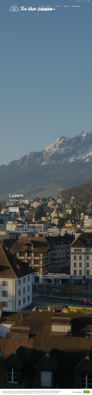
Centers (57, 6)
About (49, 6)
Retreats (66, 6)
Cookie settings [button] (77, 392)
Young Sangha (75, 6)
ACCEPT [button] (87, 392)
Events (14, 209)
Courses (43, 10)
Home (43, 6)
